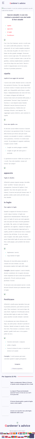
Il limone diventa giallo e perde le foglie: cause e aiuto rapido (21, 402)
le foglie (9, 32)
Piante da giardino (17, 368)
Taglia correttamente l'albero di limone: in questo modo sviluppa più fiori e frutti (21, 383)
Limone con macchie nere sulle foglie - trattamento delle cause (21, 411)
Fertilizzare (10, 35)
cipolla (9, 25)
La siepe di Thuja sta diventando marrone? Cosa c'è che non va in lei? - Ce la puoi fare (21, 392)
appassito (10, 29)
